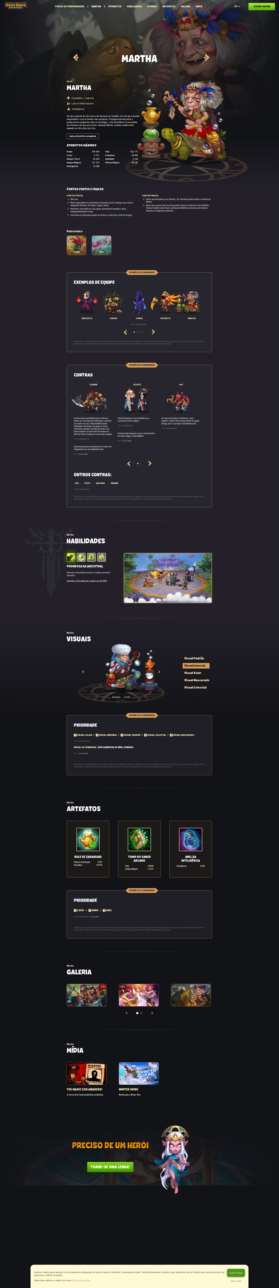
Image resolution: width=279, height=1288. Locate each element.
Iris (77, 483)
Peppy (87, 483)
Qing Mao (100, 483)
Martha (96, 6)
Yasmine (114, 483)
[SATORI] (75, 57)
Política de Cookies (81, 1280)
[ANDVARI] (206, 57)
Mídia (199, 6)
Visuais (152, 6)
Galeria (186, 6)
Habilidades (134, 6)
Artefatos (168, 6)
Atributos (114, 6)
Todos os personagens (69, 6)
